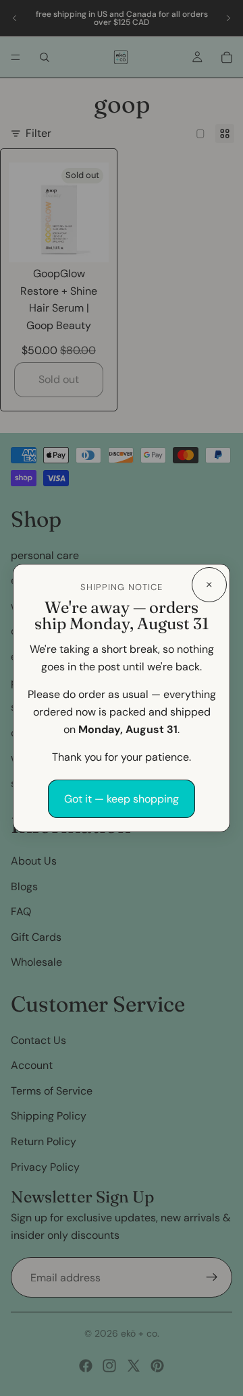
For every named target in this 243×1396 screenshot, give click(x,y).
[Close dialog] (209, 585)
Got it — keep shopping (121, 799)
